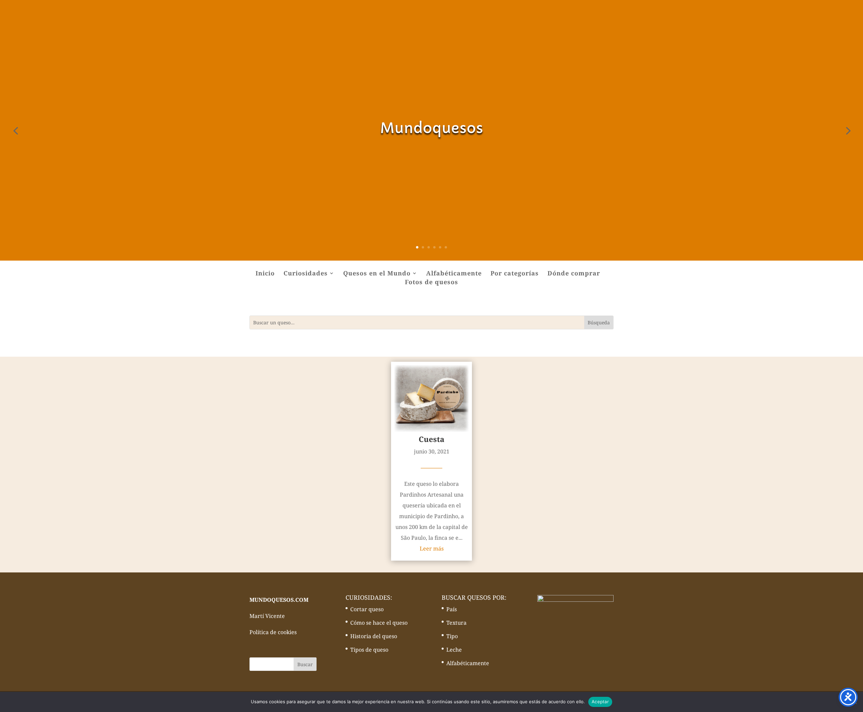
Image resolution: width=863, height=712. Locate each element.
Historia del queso (373, 636)
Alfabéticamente (454, 274)
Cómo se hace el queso (379, 622)
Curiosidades (306, 274)
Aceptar (600, 701)
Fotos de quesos (431, 282)
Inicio (265, 274)
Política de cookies (273, 632)
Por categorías (514, 274)
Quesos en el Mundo (377, 274)
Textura (456, 622)
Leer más (432, 548)
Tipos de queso (369, 649)
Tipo (452, 636)
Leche (454, 649)
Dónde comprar (573, 274)
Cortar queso (367, 609)
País (451, 609)
